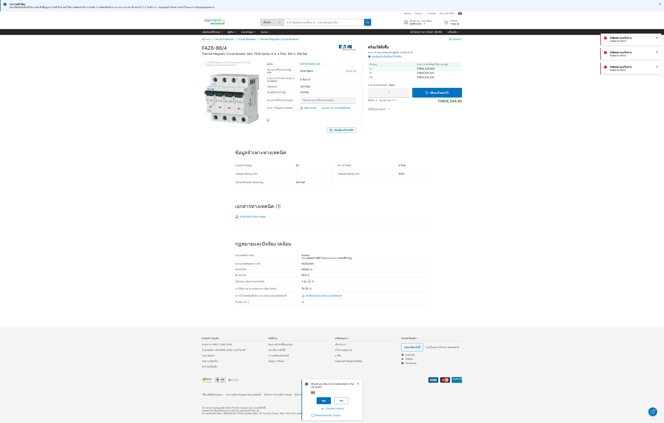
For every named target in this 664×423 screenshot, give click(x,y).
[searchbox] (324, 22)
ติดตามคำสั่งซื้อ (447, 13)
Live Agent (208, 355)
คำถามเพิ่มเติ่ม (209, 366)
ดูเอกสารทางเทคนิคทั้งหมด (336, 107)
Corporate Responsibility (348, 361)
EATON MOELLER (310, 64)
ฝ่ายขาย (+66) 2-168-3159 (217, 344)
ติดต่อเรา (419, 13)
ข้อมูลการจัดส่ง (276, 361)
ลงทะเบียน (426, 21)
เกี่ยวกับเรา (340, 344)
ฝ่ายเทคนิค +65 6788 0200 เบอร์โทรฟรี (224, 349)
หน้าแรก (206, 39)
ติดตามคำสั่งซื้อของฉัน (280, 344)
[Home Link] (215, 22)
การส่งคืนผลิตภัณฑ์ (278, 355)
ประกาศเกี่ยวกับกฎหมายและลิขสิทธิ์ (243, 394)
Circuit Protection (224, 39)
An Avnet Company (212, 407)
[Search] (367, 22)
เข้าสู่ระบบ (415, 21)
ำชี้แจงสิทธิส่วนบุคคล (212, 394)
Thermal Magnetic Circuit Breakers (279, 39)
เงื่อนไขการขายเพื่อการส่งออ (278, 394)
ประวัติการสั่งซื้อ (277, 349)
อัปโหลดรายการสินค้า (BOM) (426, 31)
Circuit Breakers (247, 39)
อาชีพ (338, 355)
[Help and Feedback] (652, 411)
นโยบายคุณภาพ (343, 349)
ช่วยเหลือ (431, 13)
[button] (212, 32)
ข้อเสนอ (407, 13)
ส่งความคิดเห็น (210, 361)
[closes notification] (660, 4)
